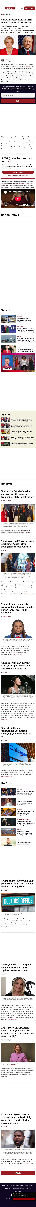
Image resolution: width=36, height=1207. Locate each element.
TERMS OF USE (28, 1188)
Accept (24, 1198)
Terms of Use (25, 1195)
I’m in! (18, 101)
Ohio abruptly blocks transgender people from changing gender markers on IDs (16, 732)
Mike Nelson (5, 550)
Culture (19, 789)
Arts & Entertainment (23, 819)
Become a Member (18, 172)
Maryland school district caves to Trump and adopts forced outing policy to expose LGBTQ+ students (22, 426)
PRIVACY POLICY (8, 1188)
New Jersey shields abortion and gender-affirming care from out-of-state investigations (17, 494)
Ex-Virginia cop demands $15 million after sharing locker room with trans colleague (25, 340)
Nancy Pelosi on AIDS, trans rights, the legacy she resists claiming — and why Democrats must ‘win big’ (17, 1032)
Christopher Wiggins (7, 500)
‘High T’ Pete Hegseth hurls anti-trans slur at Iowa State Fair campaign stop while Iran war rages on (22, 438)
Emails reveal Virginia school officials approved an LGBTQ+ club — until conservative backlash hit (25, 834)
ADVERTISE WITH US (29, 1185)
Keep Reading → (26, 533)
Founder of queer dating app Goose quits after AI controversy (24, 803)
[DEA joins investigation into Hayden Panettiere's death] (8, 349)
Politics (8, 14)
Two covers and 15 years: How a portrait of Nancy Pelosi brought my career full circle (17, 543)
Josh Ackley (5, 672)
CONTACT (4, 1185)
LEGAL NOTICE (18, 1191)
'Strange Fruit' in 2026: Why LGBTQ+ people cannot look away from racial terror (15, 665)
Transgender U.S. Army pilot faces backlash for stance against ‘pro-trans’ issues (16, 967)
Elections (20, 326)
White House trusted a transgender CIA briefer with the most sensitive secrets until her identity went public (22, 444)
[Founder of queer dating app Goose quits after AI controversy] (8, 802)
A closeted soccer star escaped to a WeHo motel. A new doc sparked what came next (25, 823)
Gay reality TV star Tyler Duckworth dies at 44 (24, 843)
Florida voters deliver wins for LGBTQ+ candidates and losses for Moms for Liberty (25, 330)
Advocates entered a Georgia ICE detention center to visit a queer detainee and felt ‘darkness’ (25, 320)
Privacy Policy (16, 1195)
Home (3, 14)
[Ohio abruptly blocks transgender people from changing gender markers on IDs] (18, 752)
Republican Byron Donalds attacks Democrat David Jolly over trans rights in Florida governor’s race (16, 1118)
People (19, 347)
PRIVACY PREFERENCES (18, 1188)
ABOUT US (9, 1185)
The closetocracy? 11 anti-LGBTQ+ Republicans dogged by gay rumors (22, 420)
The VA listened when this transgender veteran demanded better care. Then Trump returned (17, 608)
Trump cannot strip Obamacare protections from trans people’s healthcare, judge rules (17, 883)
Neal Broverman (10, 59)
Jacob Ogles (5, 740)
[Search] (22, 8)
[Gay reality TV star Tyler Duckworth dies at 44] (8, 842)
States (19, 336)
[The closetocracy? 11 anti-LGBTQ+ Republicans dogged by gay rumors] (5, 420)
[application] (18, 362)
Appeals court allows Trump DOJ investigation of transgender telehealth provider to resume (25, 813)
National (19, 316)
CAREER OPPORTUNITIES (18, 1185)
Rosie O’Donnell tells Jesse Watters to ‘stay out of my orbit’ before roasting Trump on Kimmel (25, 793)
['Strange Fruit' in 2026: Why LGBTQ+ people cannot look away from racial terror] (18, 684)
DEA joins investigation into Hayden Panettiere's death (25, 350)
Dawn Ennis (5, 974)
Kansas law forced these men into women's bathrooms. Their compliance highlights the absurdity (22, 432)
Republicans (29, 66)
